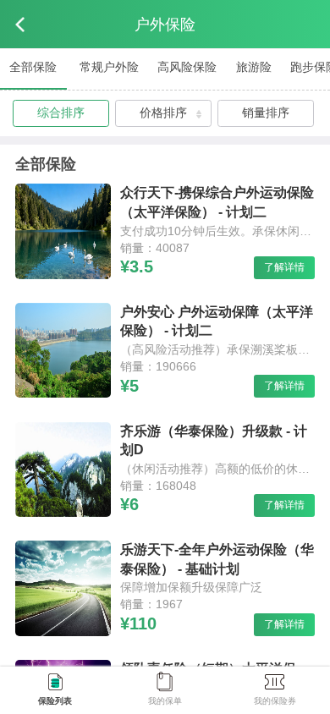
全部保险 (33, 67)
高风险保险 (187, 67)
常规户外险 (109, 67)
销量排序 (265, 112)
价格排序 (163, 112)
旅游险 (254, 67)
